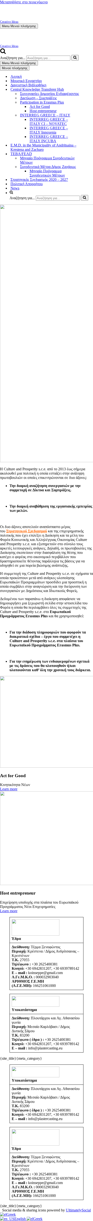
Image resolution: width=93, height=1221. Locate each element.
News (14, 188)
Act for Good (40, 107)
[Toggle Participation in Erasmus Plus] (90, 102)
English (20, 1219)
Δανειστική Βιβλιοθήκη (28, 85)
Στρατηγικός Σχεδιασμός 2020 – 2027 (39, 180)
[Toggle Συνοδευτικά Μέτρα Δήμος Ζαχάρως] (90, 167)
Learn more (8, 789)
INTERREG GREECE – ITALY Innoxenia (49, 130)
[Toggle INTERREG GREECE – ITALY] (90, 115)
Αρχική (16, 76)
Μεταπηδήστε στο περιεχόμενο (24, 2)
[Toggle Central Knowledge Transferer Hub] (90, 90)
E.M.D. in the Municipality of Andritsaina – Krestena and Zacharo (43, 147)
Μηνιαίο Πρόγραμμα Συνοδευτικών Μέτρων (47, 160)
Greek (11, 1214)
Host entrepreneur (43, 111)
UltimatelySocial (78, 1210)
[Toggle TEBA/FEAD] (90, 154)
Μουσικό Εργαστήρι (26, 81)
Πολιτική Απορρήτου (26, 184)
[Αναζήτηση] (3, 53)
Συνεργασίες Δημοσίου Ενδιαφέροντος (49, 94)
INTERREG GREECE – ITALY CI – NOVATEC (49, 121)
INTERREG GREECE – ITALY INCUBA (49, 139)
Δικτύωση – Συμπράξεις (38, 98)
